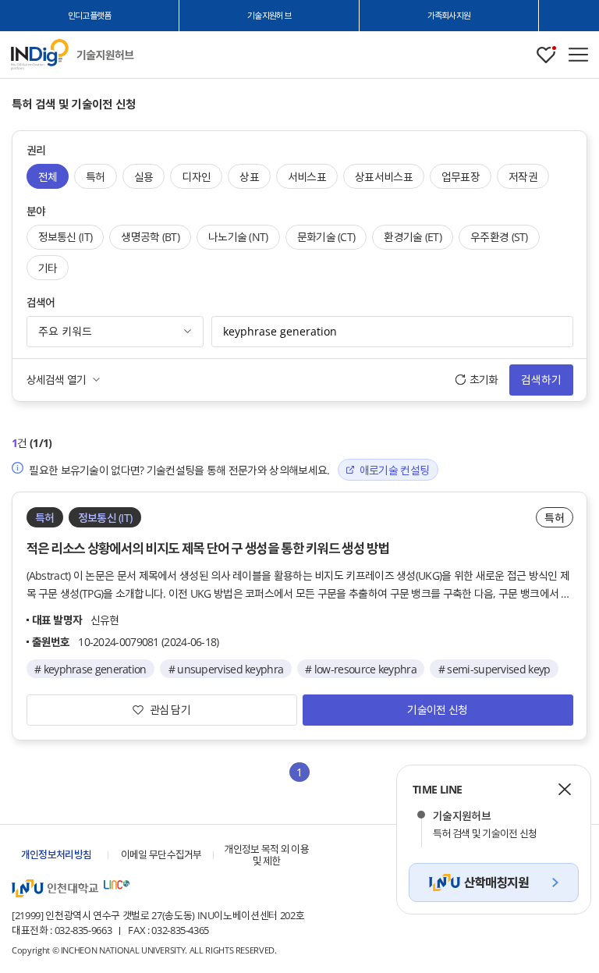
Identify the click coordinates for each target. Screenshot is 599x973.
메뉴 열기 (578, 55)
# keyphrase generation (90, 669)
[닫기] (564, 789)
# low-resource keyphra (360, 669)
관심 (545, 55)
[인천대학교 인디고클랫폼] (40, 54)
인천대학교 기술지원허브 (105, 55)
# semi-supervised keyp (494, 669)
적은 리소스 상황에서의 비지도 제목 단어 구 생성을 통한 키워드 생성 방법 (208, 548)
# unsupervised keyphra (226, 669)
